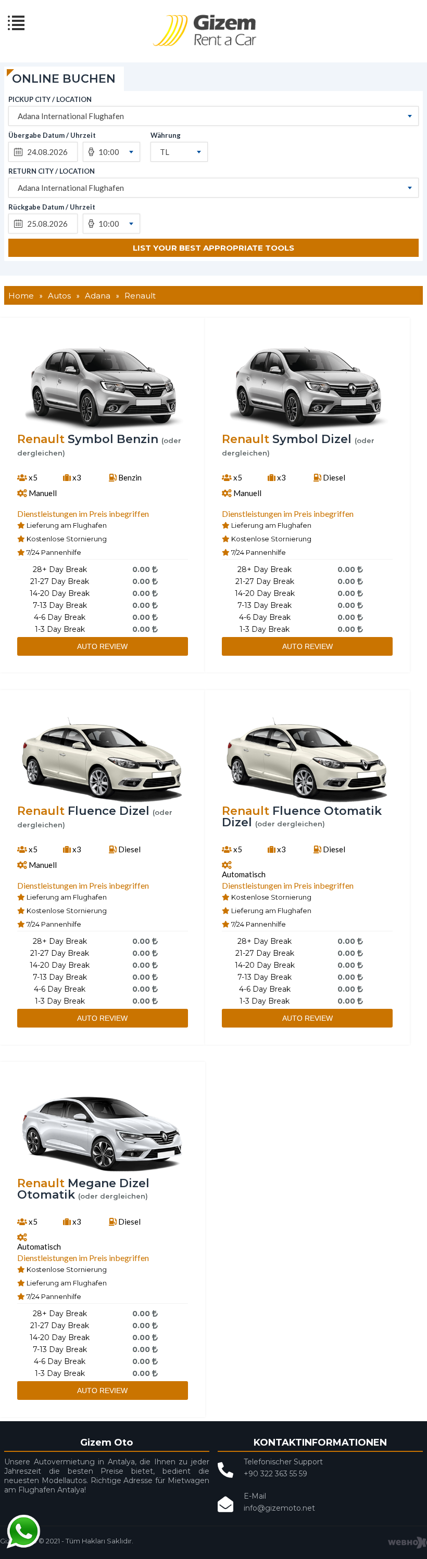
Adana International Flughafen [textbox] (71, 116)
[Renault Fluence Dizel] (102, 802)
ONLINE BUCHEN (64, 79)
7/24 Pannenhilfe (53, 552)
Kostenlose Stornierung (66, 539)
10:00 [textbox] (108, 152)
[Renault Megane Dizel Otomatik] (102, 1174)
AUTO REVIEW (102, 646)
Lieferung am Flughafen (66, 525)
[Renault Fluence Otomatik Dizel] (307, 802)
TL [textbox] (164, 152)
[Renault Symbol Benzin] (102, 430)
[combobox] (213, 116)
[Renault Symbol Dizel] (307, 430)
